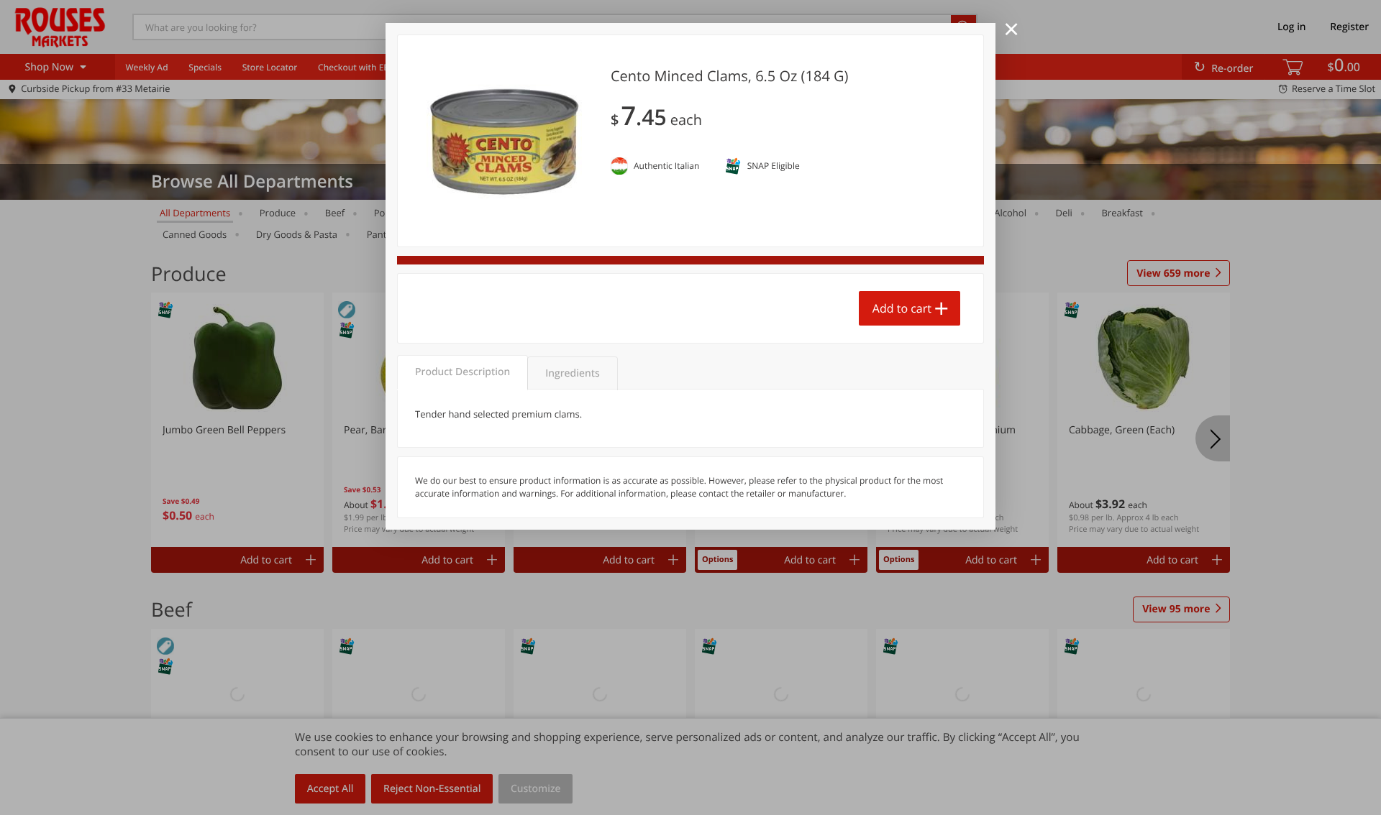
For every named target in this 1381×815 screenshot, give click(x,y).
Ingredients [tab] (572, 373)
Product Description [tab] (462, 372)
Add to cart (901, 308)
